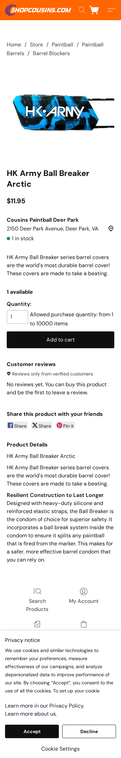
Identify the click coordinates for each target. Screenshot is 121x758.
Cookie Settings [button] (60, 748)
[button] (40, 10)
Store (36, 44)
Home (14, 44)
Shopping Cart (83, 633)
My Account (83, 601)
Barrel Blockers (51, 53)
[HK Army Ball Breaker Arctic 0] (60, 111)
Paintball (62, 44)
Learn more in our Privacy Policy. (44, 705)
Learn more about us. (31, 713)
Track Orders (37, 633)
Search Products (37, 605)
